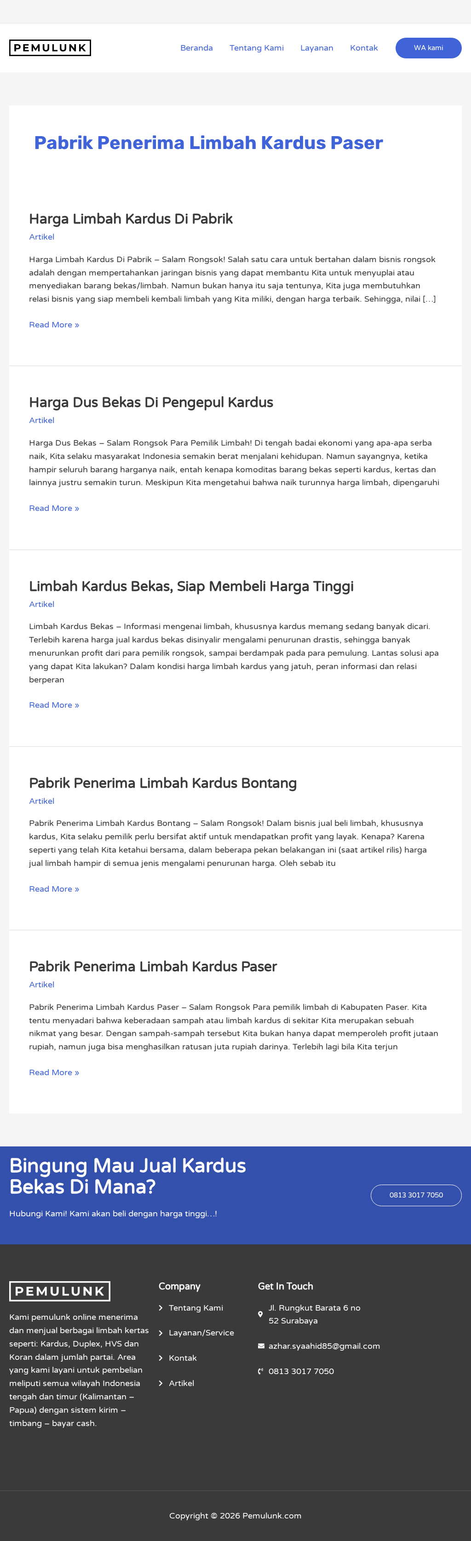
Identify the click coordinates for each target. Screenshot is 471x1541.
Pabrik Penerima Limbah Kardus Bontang (163, 783)
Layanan (316, 48)
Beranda (196, 48)
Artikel (41, 237)
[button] (429, 48)
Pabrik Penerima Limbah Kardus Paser (153, 966)
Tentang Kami (257, 48)
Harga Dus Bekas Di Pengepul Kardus (151, 402)
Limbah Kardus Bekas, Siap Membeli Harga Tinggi (191, 586)
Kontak (364, 48)
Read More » (54, 324)
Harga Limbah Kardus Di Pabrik (131, 219)
